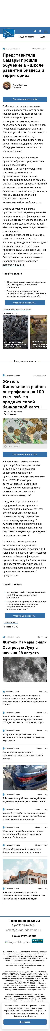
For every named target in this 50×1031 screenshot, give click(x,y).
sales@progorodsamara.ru (23, 930)
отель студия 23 (11, 622)
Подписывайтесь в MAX (25, 99)
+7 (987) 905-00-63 (22, 981)
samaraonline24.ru (13, 264)
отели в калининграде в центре (17, 309)
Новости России (12, 692)
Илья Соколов (20, 85)
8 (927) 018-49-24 (24, 925)
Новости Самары (13, 49)
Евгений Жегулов (13, 411)
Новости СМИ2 (10, 313)
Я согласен (25, 1022)
